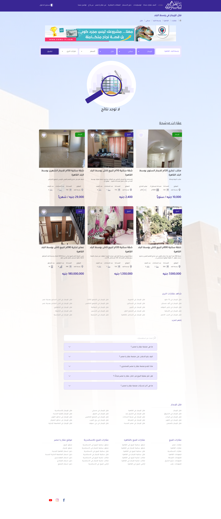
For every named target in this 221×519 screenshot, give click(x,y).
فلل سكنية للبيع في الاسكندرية (96, 451)
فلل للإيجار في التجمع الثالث (98, 300)
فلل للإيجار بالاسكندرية (63, 411)
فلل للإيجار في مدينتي (100, 411)
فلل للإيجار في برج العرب (99, 420)
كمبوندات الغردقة (174, 458)
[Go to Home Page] (180, 20)
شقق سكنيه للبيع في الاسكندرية (96, 445)
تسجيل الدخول (45, 5)
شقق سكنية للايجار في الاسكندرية (95, 448)
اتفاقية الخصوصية (92, 497)
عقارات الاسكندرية (174, 451)
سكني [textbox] (130, 52)
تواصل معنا (82, 5)
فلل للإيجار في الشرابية (100, 315)
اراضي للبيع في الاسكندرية (99, 464)
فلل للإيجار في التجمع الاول (134, 311)
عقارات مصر (176, 445)
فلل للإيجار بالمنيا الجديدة (62, 414)
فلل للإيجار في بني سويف (99, 423)
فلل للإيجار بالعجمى (173, 423)
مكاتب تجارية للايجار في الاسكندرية (95, 461)
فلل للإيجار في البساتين (136, 304)
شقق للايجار (67, 448)
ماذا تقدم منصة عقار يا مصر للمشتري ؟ (136, 367)
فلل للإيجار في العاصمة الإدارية (60, 423)
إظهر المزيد (176, 321)
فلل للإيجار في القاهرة (136, 411)
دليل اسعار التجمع (65, 464)
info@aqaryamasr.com (51, 489)
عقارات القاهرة (175, 448)
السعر (92, 51)
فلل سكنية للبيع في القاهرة (134, 451)
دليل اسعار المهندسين (63, 458)
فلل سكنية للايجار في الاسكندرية (96, 455)
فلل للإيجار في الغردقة (136, 420)
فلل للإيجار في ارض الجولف (171, 307)
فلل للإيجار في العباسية (63, 315)
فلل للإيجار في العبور (101, 414)
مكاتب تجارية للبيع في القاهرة (133, 458)
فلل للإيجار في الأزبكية (173, 311)
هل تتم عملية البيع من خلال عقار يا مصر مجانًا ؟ (133, 376)
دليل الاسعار (126, 5)
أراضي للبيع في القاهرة (136, 464)
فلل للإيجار (177, 411)
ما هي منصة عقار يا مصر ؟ (142, 347)
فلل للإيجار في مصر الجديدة (134, 423)
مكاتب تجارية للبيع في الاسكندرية (96, 458)
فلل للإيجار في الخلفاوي (63, 307)
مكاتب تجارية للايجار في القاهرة (133, 461)
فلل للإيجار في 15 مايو (173, 300)
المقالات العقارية (114, 5)
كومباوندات (137, 5)
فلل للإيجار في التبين (137, 307)
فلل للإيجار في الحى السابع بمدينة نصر (57, 300)
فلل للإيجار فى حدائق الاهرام (61, 420)
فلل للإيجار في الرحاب (173, 417)
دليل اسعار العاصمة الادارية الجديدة (58, 455)
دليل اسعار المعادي (64, 461)
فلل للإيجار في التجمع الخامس (97, 304)
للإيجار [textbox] (149, 52)
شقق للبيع (68, 445)
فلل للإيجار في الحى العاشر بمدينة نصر (57, 304)
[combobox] (145, 51)
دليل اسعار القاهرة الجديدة (62, 451)
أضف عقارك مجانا (149, 5)
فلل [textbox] (112, 52)
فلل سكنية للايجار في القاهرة (134, 455)
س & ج (90, 5)
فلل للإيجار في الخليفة (63, 311)
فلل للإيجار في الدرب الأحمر (171, 315)
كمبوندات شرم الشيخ (173, 461)
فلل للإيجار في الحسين (100, 311)
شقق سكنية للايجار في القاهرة (133, 448)
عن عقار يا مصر (100, 5)
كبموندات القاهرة (175, 455)
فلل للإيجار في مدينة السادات (134, 417)
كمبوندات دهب (175, 464)
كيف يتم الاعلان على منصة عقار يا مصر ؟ (136, 357)
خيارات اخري (71, 51)
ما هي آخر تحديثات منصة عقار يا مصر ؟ (137, 386)
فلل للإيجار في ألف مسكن (171, 304)
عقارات (160, 5)
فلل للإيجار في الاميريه (136, 300)
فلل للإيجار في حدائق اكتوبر (62, 417)
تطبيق (49, 52)
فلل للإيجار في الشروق (172, 414)
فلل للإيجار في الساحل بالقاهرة (133, 315)
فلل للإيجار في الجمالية (100, 307)
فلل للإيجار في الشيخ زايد (135, 414)
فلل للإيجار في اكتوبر (173, 420)
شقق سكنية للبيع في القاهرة (133, 445)
